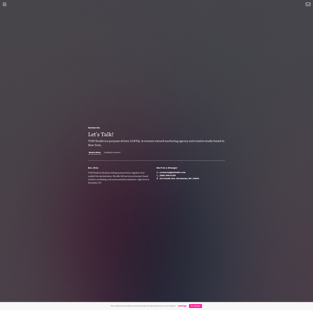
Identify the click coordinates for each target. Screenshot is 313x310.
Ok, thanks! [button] (195, 306)
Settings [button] (182, 306)
